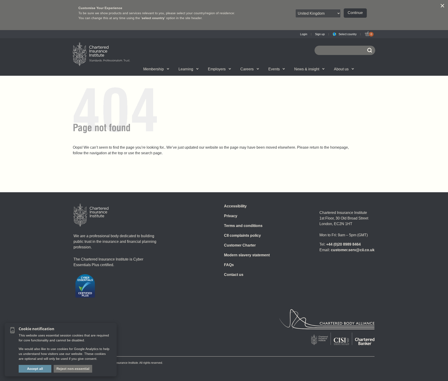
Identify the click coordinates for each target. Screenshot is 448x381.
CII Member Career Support (124, 69)
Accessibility (235, 206)
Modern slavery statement (247, 255)
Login (303, 34)
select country (153, 18)
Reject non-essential (72, 369)
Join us (119, 69)
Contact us (233, 275)
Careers (247, 69)
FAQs (229, 265)
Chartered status (120, 69)
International (234, 69)
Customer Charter (240, 245)
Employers (217, 69)
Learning (185, 69)
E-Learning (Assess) (178, 69)
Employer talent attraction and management (233, 69)
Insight (237, 69)
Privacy (230, 216)
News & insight (306, 69)
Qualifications (124, 69)
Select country (348, 34)
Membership (153, 69)
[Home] (91, 215)
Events (274, 69)
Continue (355, 13)
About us (341, 69)
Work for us (291, 69)
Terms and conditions (243, 226)
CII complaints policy (242, 235)
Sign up (320, 34)
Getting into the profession (173, 69)
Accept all (35, 369)
